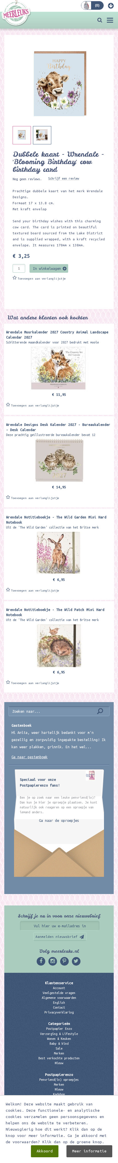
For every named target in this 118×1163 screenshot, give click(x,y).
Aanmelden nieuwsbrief (57, 936)
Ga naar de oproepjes (59, 820)
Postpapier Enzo (59, 1028)
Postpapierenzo (59, 1074)
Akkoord (45, 1151)
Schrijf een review (63, 178)
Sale (59, 1048)
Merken (59, 1053)
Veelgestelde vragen (59, 993)
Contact (59, 1007)
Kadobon (59, 1094)
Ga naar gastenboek (29, 757)
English (59, 1002)
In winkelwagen (47, 268)
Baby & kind (59, 1043)
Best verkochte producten (59, 1058)
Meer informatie (89, 1151)
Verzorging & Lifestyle (59, 1034)
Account (59, 988)
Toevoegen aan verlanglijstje (42, 278)
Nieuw (59, 1063)
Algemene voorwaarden (59, 997)
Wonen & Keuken (59, 1038)
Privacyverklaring (59, 1012)
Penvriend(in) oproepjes (59, 1079)
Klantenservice (59, 983)
